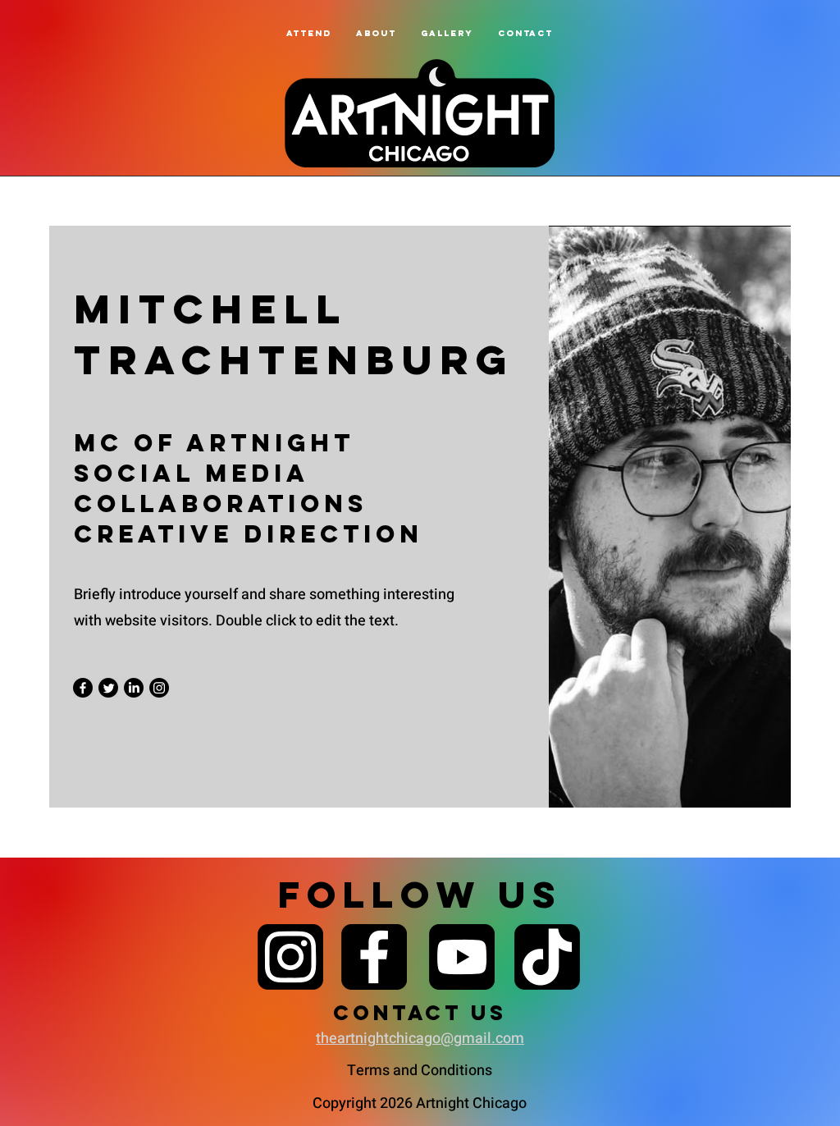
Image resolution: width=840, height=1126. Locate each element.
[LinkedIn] (134, 688)
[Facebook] (83, 688)
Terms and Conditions (419, 1071)
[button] (376, 33)
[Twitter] (108, 688)
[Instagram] (159, 688)
